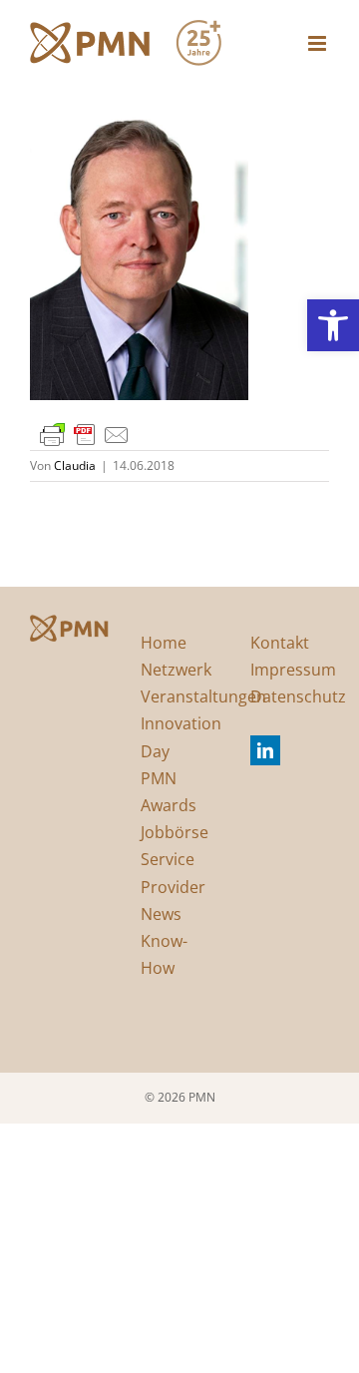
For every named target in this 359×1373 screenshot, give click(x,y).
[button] (333, 325)
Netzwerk (176, 670)
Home (163, 643)
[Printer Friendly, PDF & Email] (85, 433)
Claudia (75, 465)
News (161, 914)
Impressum (293, 670)
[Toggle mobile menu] (318, 43)
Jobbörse (174, 832)
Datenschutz (298, 696)
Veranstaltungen (203, 696)
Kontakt (279, 643)
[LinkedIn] (265, 750)
